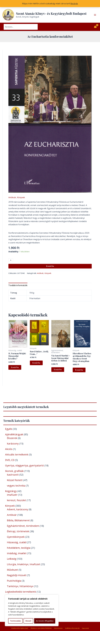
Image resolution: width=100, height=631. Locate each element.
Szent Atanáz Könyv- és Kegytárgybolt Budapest (51, 13)
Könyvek (21, 197)
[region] (32, 610)
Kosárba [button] (15, 367)
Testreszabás (15, 621)
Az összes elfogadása (44, 621)
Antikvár (12, 197)
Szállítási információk (72, 628)
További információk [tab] (17, 285)
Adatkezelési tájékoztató (19, 628)
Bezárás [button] (74, 3)
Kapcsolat (85, 628)
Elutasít (28, 621)
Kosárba (50, 266)
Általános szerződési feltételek (41, 628)
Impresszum (58, 628)
